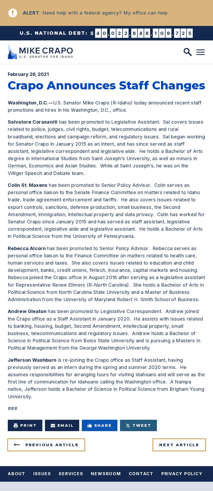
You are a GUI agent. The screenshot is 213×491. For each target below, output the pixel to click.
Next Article (179, 444)
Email (65, 425)
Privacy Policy (182, 473)
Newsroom (106, 473)
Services (71, 473)
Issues (42, 473)
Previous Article (51, 444)
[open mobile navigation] (200, 52)
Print (28, 425)
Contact (141, 473)
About (16, 473)
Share (103, 425)
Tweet (141, 425)
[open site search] (188, 52)
